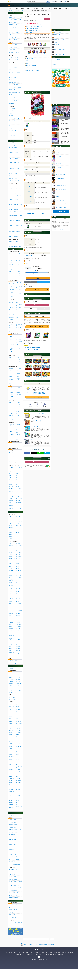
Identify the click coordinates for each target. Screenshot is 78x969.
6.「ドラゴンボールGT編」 (19, 432)
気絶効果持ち (11, 683)
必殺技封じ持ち (19, 683)
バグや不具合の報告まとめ (13, 879)
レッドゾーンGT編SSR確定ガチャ (15, 220)
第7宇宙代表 (18, 563)
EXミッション (11, 79)
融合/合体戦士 (18, 635)
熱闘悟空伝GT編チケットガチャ (14, 175)
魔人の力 (17, 582)
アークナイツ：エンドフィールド (37, 413)
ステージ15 (11, 417)
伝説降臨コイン (11, 128)
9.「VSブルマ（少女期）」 (11, 349)
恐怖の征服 (44, 210)
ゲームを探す (17, 954)
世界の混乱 (18, 633)
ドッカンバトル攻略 (15, 4)
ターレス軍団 (29, 201)
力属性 (10, 699)
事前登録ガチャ (29, 954)
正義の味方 (18, 620)
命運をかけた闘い (11, 636)
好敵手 (10, 577)
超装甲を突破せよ (11, 509)
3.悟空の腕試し (11, 370)
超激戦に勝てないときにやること (15, 829)
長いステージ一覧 (12, 834)
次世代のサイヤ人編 (11, 331)
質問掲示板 (54, 64)
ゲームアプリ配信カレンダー (39, 954)
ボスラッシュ (11, 494)
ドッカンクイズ (11, 74)
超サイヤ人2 (18, 554)
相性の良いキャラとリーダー (31, 65)
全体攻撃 (17, 685)
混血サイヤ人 (18, 552)
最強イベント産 (11, 525)
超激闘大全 (28, 30)
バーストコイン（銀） (13, 130)
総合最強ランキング (28, 255)
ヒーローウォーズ (34, 426)
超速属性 (10, 532)
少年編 (17, 314)
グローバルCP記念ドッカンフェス (15, 145)
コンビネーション (19, 586)
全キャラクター (11, 672)
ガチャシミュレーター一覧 (13, 236)
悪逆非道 (17, 593)
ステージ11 (11, 264)
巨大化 (17, 716)
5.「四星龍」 (11, 392)
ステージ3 (10, 255)
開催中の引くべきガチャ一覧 (14, 180)
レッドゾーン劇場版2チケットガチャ (15, 163)
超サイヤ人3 (11, 556)
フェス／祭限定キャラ (13, 904)
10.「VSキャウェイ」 (19, 349)
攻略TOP (11, 8)
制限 (16, 479)
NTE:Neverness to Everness (37, 433)
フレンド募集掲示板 (56, 59)
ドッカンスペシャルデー (13, 37)
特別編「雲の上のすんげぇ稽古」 (15, 92)
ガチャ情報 (36, 8)
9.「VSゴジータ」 (11, 297)
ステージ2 (18, 253)
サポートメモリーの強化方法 (14, 859)
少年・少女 (11, 585)
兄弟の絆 (30, 210)
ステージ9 (10, 262)
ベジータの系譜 (19, 545)
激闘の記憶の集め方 (12, 849)
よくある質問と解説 (12, 827)
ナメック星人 (18, 577)
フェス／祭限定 (19, 521)
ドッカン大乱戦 (11, 64)
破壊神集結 (11, 500)
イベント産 (18, 677)
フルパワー (18, 709)
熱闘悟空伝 (11, 491)
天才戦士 (17, 617)
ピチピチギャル (11, 601)
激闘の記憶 (11, 115)
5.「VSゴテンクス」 (12, 290)
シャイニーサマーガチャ (13, 150)
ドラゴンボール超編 (11, 325)
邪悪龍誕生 (11, 505)
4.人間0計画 (18, 370)
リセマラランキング (12, 819)
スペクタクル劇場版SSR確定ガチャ (15, 204)
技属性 (14, 697)
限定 (9, 479)
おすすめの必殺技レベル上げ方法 (32, 70)
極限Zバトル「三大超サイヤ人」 (15, 72)
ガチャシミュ (39, 32)
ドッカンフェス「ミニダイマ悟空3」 (15, 196)
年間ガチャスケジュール (13, 244)
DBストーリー (18, 473)
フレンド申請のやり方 (13, 861)
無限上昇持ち (18, 679)
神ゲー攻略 (10, 10)
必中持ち (10, 690)
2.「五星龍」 (18, 387)
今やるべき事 (60, 8)
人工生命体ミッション (19, 453)
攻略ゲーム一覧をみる (61, 211)
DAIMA (10, 656)
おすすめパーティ (29, 67)
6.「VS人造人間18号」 (19, 342)
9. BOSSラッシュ (11, 397)
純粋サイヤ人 (11, 552)
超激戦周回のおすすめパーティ (14, 832)
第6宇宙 (10, 566)
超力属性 (10, 538)
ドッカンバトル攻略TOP (37, 397)
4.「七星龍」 (18, 390)
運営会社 (10, 952)
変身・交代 (11, 692)
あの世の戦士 (11, 598)
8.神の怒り (18, 376)
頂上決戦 (10, 484)
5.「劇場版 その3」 (12, 432)
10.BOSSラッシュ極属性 (19, 379)
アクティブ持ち (19, 690)
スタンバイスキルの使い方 (13, 856)
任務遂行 (30, 215)
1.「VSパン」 (11, 336)
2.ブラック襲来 (19, 368)
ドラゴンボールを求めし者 (11, 580)
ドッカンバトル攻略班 (31, 19)
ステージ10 (18, 262)
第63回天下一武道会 (12, 77)
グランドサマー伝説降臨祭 (13, 190)
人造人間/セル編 (12, 558)
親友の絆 (10, 630)
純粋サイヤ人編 (11, 317)
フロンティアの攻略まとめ (59, 54)
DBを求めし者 (18, 721)
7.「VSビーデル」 (11, 345)
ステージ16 (18, 417)
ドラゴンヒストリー (19, 489)
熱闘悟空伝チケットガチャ (13, 178)
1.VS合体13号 (11, 283)
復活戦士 (17, 550)
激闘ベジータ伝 (19, 491)
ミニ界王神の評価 (12, 49)
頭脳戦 (10, 605)
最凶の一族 (11, 572)
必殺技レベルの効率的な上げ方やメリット (34, 347)
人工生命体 (18, 580)
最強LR (10, 523)
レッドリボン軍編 (19, 305)
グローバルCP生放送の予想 (14, 32)
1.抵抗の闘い (11, 368)
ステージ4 (18, 255)
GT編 (10, 309)
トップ (6, 952)
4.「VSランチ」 (19, 339)
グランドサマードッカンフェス (14, 188)
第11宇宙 (17, 566)
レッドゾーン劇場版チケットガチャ (15, 170)
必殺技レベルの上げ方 (13, 869)
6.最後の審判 (18, 373)
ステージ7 (10, 260)
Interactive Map (70, 952)
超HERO (17, 644)
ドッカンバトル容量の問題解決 (14, 864)
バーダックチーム (19, 589)
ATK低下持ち (11, 681)
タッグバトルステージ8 (13, 67)
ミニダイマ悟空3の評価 (13, 47)
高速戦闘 (17, 630)
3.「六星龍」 (11, 390)
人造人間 (10, 582)
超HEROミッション (11, 457)
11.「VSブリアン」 (11, 352)
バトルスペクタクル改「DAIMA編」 (14, 98)
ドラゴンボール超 (11, 468)
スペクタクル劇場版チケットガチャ (15, 201)
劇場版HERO (11, 570)
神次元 (10, 550)
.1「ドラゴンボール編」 (11, 425)
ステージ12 (18, 264)
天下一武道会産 (11, 679)
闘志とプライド (19, 502)
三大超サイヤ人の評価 (13, 44)
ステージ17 (11, 419)
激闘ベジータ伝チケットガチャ (14, 173)
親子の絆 (10, 798)
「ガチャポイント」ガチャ (13, 152)
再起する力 (11, 617)
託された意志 (11, 633)
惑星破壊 (43, 213)
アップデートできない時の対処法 (15, 887)
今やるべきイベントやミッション (15, 39)
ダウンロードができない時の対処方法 (15, 882)
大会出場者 (18, 646)
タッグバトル (37, 30)
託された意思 (11, 789)
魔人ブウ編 (11, 302)
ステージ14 (18, 415)
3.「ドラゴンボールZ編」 (11, 429)
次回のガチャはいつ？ (13, 22)
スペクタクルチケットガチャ (14, 206)
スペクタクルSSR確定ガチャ (14, 209)
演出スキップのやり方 (13, 895)
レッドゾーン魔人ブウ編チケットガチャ (15, 159)
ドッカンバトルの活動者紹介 (14, 660)
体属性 (14, 699)
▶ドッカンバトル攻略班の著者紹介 (39, 393)
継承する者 (18, 650)
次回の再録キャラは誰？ (13, 24)
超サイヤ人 (11, 554)
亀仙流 (10, 615)
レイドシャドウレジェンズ (36, 420)
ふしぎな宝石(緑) (12, 135)
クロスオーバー (11, 610)
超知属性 (10, 536)
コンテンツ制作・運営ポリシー (27, 952)
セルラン (42, 8)
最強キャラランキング (58, 32)
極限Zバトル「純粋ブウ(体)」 (14, 82)
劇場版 (17, 309)
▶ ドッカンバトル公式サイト (57, 229)
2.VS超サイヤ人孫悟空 (19, 283)
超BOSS (10, 648)
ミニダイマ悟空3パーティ (13, 57)
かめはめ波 (11, 547)
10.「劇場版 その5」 (18, 439)
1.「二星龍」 (11, 387)
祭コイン (10, 125)
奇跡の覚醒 (18, 615)
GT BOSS (10, 624)
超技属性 (10, 534)
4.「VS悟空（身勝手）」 (19, 287)
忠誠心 (29, 191)
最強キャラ (23, 8)
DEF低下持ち (18, 681)
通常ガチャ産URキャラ (13, 909)
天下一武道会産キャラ (13, 917)
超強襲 (10, 477)
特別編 (17, 475)
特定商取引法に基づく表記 (55, 952)
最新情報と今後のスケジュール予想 (15, 17)
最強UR (17, 523)
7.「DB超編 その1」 (11, 435)
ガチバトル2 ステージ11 (13, 100)
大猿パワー (18, 764)
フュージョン (18, 543)
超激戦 (10, 475)
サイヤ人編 (18, 639)
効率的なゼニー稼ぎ (12, 844)
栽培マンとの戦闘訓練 (19, 505)
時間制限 (10, 626)
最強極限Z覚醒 (18, 525)
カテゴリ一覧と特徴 (12, 876)
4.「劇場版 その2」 (19, 429)
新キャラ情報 (11, 668)
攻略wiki (23, 954)
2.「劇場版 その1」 (19, 425)
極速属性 (17, 532)
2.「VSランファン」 (19, 336)
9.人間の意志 (11, 379)
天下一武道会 (11, 496)
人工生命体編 (11, 319)
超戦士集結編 (18, 327)
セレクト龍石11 (36, 28)
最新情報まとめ (57, 42)
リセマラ (48, 8)
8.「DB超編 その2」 (18, 435)
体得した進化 (18, 626)
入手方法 (28, 60)
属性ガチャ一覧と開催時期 (13, 241)
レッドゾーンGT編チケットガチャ (15, 168)
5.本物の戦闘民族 (11, 374)
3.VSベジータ (11, 286)
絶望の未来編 (11, 304)
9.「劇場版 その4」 (12, 439)
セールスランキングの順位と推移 (15, 19)
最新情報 (17, 8)
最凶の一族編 (18, 307)
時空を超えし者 (19, 575)
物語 (9, 473)
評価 (27, 63)
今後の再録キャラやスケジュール (15, 246)
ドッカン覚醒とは (12, 871)
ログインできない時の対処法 (14, 885)
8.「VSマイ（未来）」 (19, 345)
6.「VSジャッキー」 (19, 290)
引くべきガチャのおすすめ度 (59, 47)
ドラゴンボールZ (19, 468)
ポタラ (10, 543)
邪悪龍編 (17, 706)
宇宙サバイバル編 (19, 325)
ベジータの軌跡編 (11, 315)
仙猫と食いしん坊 (12, 89)
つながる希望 (11, 613)
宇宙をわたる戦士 (30, 213)
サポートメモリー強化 (19, 509)
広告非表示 (56, 1)
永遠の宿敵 (18, 628)
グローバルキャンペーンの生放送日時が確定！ (35, 24)
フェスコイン (11, 123)
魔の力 (10, 650)
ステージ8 (18, 260)
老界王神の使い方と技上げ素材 (32, 349)
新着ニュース (60, 954)
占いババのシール (12, 120)
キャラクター (22, 10)
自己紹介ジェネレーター (13, 925)
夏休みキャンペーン (12, 34)
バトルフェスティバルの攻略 (59, 49)
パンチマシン (11, 498)
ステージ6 (18, 258)
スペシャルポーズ (19, 599)
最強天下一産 (11, 527)
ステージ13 (11, 415)
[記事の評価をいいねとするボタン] (37, 404)
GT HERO (18, 622)
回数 (16, 477)
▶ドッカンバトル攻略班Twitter (38, 392)
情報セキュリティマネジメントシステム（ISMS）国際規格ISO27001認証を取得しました (40, 944)
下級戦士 (10, 721)
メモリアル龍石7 (29, 28)
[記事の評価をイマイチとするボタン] (30, 404)
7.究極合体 (11, 376)
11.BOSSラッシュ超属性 (12, 382)
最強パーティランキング (58, 34)
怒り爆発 (17, 591)
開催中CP (67, 8)
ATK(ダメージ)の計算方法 (13, 892)
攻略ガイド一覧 (11, 815)
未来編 (17, 560)
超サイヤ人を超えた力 (11, 639)
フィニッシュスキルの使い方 (14, 854)
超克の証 (10, 113)
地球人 (10, 593)
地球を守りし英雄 (11, 653)
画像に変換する (30, 281)
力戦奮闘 (17, 601)
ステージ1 (10, 253)
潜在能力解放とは (12, 874)
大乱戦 (32, 30)
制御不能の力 (18, 648)
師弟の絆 (17, 568)
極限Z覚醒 (10, 677)
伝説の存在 (11, 628)
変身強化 (10, 575)
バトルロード (18, 486)
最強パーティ (29, 8)
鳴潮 (31, 439)
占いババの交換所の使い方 (13, 837)
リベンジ (10, 591)
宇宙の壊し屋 (29, 196)
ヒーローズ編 (11, 307)
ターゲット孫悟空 (11, 589)
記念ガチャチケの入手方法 (31, 32)
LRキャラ (10, 907)
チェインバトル (19, 496)
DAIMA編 (17, 317)
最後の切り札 (18, 547)
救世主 (10, 603)
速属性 (10, 697)
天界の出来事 (18, 624)
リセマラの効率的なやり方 (13, 822)
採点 (38, 278)
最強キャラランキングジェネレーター (15, 923)
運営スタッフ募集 (17, 952)
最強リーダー (11, 518)
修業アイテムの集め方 (13, 846)
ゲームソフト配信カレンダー (51, 954)
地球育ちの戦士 (11, 644)
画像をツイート (43, 281)
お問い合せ (64, 952)
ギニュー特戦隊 (19, 723)
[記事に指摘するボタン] (44, 404)
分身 (29, 186)
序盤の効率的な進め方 (13, 824)
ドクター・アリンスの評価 (59, 39)
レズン (26, 10)
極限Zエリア (18, 484)
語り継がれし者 (11, 622)
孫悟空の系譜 (11, 545)
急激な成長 (18, 757)
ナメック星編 (18, 556)
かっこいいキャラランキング (14, 663)
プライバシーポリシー (44, 952)
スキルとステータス (30, 58)
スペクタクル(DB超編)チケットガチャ (15, 156)
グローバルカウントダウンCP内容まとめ (34, 26)
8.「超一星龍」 (19, 394)
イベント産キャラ (12, 912)
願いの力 (10, 646)
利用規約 (37, 952)
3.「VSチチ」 (11, 339)
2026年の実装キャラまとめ (14, 52)
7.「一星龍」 (11, 394)
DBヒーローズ (18, 741)
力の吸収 (17, 605)
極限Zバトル (11, 486)
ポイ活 (62, 1)
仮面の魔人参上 (11, 94)
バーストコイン (11, 133)
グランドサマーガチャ (13, 147)
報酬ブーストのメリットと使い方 (15, 851)
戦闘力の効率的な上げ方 (13, 897)
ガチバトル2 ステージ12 (13, 84)
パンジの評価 (56, 44)
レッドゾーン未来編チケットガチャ (15, 215)
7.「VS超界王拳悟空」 (12, 293)
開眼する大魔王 (11, 103)
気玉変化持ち (11, 685)
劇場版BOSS (18, 570)
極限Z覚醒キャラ (12, 914)
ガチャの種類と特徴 (12, 839)
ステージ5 (10, 258)
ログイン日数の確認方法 (13, 890)
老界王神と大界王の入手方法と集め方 (37, 326)
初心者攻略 (54, 8)
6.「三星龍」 (18, 392)
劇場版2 (17, 302)
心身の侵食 (18, 613)
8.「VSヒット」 (19, 293)
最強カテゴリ (18, 518)
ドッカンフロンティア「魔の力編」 (15, 87)
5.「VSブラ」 (11, 342)
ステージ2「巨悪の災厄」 (11, 462)
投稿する (37, 304)
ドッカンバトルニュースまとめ (14, 27)
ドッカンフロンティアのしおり (14, 118)
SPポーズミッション (11, 453)
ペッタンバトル (19, 498)
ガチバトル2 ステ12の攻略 (59, 37)
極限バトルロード (11, 489)
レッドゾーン (18, 500)
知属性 (19, 697)
